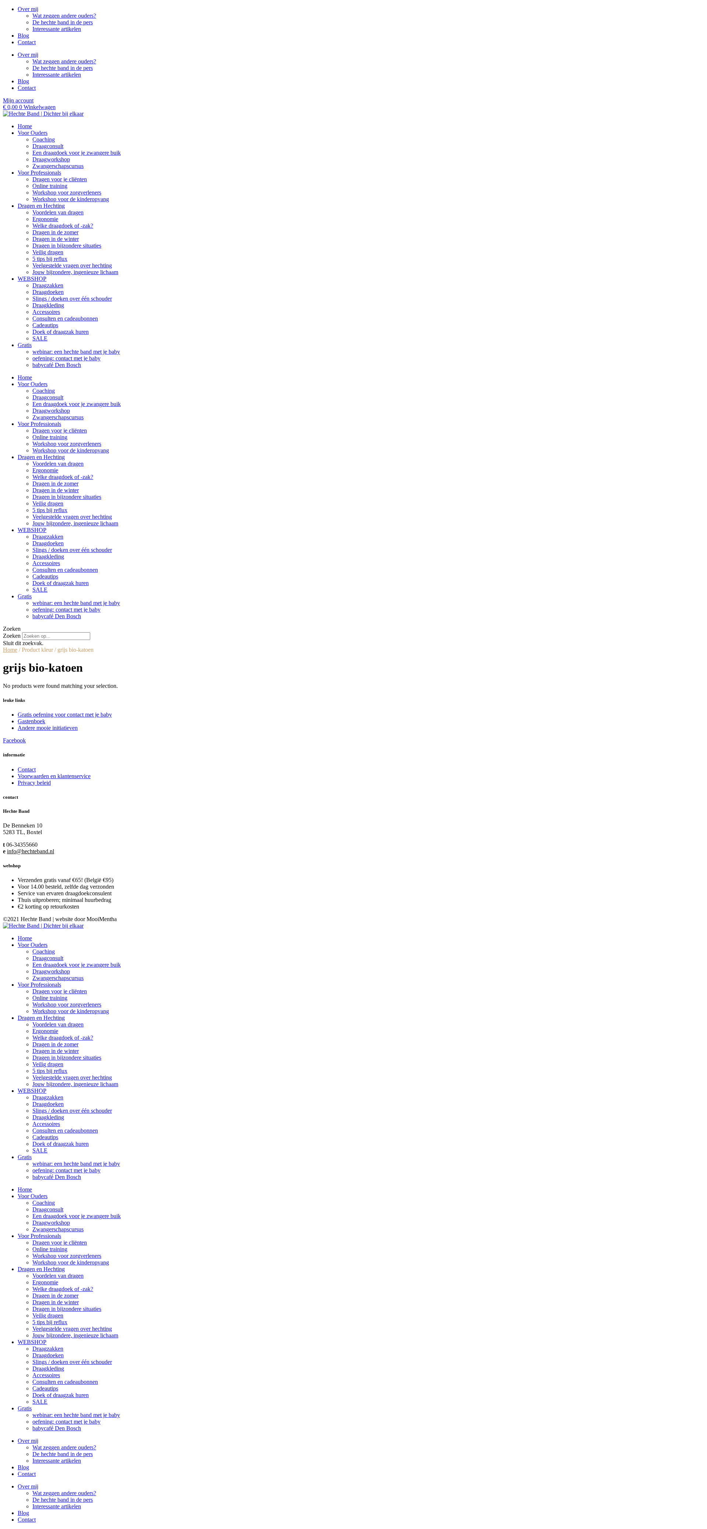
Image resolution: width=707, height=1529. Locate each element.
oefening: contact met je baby (66, 358)
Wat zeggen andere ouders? (64, 16)
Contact (27, 42)
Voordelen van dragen (58, 212)
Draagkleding (48, 305)
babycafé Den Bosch (56, 365)
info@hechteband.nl (30, 851)
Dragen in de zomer (55, 232)
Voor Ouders (33, 133)
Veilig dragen (47, 252)
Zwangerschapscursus (58, 166)
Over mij (28, 9)
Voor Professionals (39, 172)
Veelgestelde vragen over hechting (72, 265)
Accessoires (46, 312)
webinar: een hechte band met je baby (76, 352)
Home (25, 126)
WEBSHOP (32, 279)
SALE (40, 338)
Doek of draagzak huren (60, 332)
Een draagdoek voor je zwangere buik (76, 153)
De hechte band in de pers (62, 22)
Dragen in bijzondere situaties (66, 245)
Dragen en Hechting (41, 206)
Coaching (43, 139)
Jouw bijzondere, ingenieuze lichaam (75, 272)
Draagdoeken (48, 292)
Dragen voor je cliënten (59, 179)
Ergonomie (45, 219)
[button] (353, 629)
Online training (49, 186)
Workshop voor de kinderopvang (70, 199)
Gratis (25, 345)
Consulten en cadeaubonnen (65, 318)
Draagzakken (47, 285)
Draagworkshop (51, 159)
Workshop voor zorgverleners (66, 192)
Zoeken (12, 636)
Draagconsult (47, 146)
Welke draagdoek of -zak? (62, 226)
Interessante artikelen (56, 29)
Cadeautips (45, 325)
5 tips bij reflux (49, 259)
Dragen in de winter (55, 239)
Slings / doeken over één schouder (72, 298)
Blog (23, 35)
